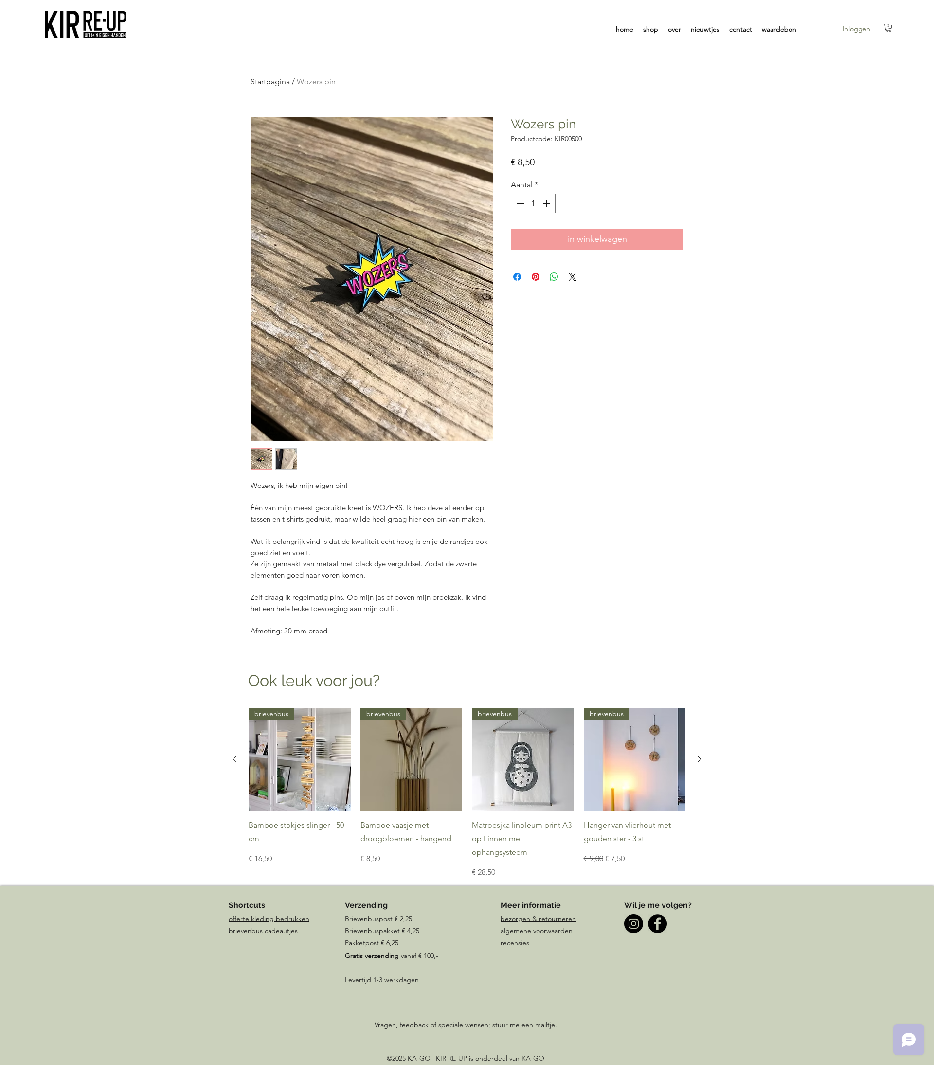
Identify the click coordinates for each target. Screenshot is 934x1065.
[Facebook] (657, 923)
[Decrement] (519, 203)
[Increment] (547, 203)
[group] (467, 793)
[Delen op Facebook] (517, 277)
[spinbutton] (533, 203)
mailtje (545, 1024)
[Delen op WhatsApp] (554, 277)
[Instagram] (633, 923)
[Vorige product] (234, 759)
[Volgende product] (699, 759)
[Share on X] (572, 277)
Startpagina (270, 81)
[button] (888, 28)
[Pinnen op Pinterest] (535, 277)
